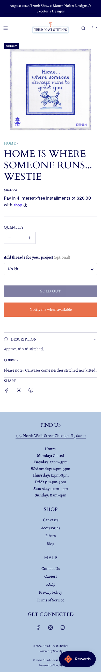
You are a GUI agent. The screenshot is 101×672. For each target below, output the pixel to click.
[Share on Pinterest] (31, 391)
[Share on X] (18, 391)
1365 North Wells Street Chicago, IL (45, 436)
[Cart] (94, 28)
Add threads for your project (37, 257)
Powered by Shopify (50, 651)
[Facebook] (38, 627)
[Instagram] (50, 627)
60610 (81, 436)
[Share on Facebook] (6, 391)
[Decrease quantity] (10, 238)
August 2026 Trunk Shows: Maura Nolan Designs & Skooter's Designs (50, 8)
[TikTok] (62, 627)
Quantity (14, 227)
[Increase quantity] (29, 238)
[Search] (83, 28)
